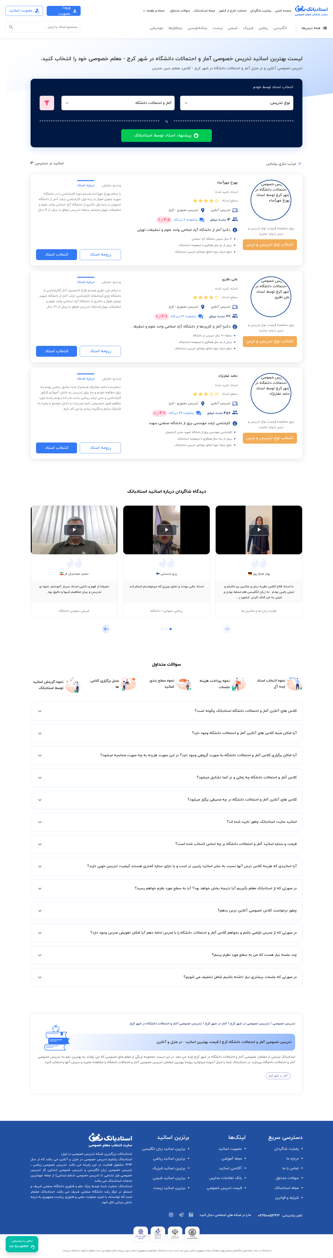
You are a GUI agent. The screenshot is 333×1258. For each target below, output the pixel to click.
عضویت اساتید (230, 1148)
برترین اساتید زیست (169, 1188)
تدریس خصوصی (284, 1023)
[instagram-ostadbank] (171, 1217)
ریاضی (263, 28)
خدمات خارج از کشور (233, 11)
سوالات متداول (180, 11)
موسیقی (156, 28)
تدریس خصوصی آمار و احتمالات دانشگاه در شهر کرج (166, 1023)
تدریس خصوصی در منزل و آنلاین (82, 1159)
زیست (217, 28)
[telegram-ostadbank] (181, 1217)
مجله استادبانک (204, 11)
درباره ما (292, 1158)
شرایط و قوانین (287, 1197)
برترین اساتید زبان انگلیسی (163, 1148)
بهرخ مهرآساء (227, 182)
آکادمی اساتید (230, 1168)
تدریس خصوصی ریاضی (49, 1165)
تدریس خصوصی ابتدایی (64, 1170)
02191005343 (269, 1215)
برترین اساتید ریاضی (169, 1158)
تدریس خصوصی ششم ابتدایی (78, 1175)
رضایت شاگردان (260, 11)
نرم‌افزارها (175, 28)
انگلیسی (280, 28)
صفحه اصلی (283, 11)
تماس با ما (290, 1168)
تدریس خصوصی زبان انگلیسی (109, 1170)
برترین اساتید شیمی (169, 1178)
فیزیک (248, 28)
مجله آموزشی (232, 1158)
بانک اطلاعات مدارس (225, 1178)
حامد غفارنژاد (228, 375)
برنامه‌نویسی (197, 28)
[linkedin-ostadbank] (191, 1217)
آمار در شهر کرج (216, 1023)
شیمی (233, 28)
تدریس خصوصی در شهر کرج (249, 1023)
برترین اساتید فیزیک (168, 1168)
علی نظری (230, 279)
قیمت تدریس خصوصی (224, 1188)
